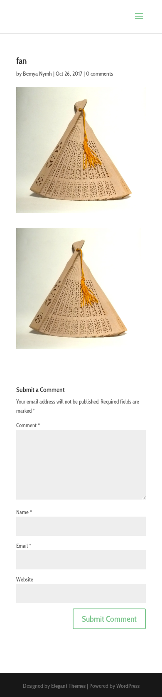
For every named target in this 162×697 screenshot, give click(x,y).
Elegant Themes (68, 686)
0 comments (99, 73)
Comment (28, 425)
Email (23, 545)
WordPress (128, 686)
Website (24, 579)
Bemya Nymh (37, 73)
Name (24, 512)
